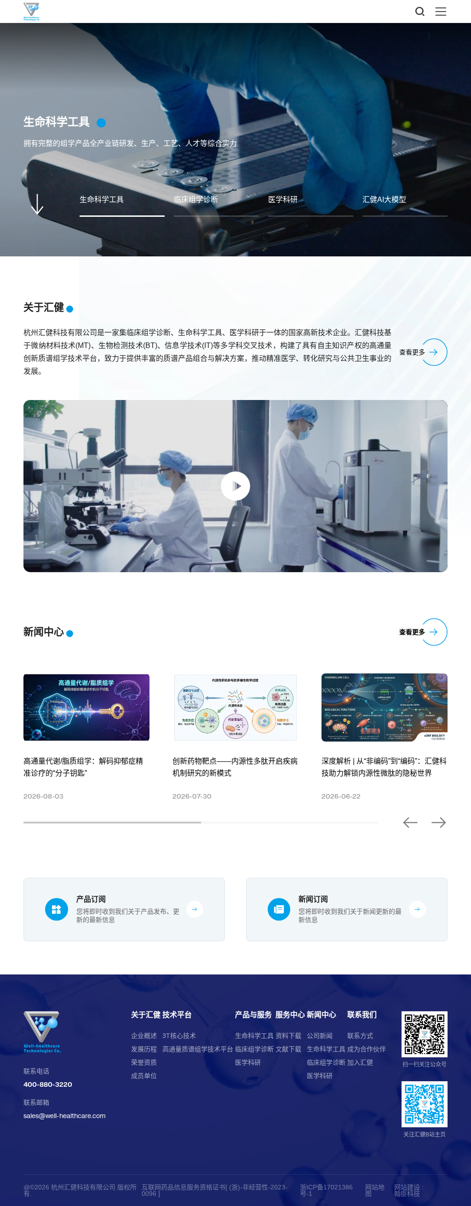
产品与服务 (253, 1015)
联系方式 (360, 1035)
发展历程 (144, 1049)
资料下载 (288, 1035)
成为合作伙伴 (366, 1049)
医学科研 (248, 1062)
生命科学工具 (254, 1035)
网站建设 (407, 1187)
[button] (411, 822)
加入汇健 (360, 1062)
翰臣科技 (407, 1193)
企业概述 (144, 1035)
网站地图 (375, 1190)
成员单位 (144, 1076)
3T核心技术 (179, 1035)
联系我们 (362, 1015)
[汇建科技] (69, 1032)
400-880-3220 (47, 1084)
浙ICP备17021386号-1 (326, 1190)
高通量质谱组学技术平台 (197, 1049)
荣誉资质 (144, 1062)
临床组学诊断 (254, 1049)
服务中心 (290, 1015)
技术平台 (177, 1015)
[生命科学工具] (235, 139)
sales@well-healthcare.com (64, 1115)
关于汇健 (146, 1015)
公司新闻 (320, 1035)
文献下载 (288, 1049)
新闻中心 (321, 1015)
